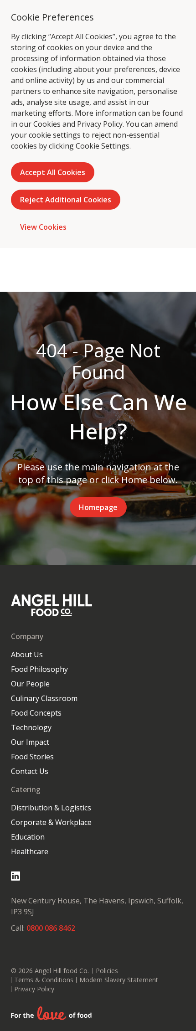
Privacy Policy (100, 124)
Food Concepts (36, 713)
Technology (31, 727)
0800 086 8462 (50, 928)
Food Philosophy (39, 669)
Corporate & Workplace (51, 822)
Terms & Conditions (43, 979)
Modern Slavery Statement (118, 979)
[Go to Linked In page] (15, 876)
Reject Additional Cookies (65, 200)
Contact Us (29, 771)
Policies (107, 970)
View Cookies (43, 227)
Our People (30, 684)
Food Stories (32, 757)
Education (28, 837)
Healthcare (29, 851)
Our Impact (30, 742)
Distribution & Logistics (51, 808)
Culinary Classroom (44, 698)
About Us (27, 655)
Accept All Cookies (52, 172)
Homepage (98, 507)
